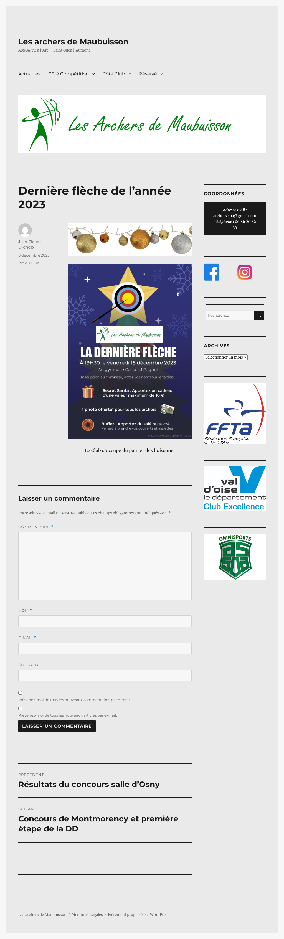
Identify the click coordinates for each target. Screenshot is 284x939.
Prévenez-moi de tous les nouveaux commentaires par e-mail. (74, 699)
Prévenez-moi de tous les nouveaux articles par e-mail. (67, 715)
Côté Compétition (68, 74)
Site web (28, 665)
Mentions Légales (87, 914)
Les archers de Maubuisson (73, 41)
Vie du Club (28, 263)
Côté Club (114, 74)
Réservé (148, 74)
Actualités (29, 74)
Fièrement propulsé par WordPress (138, 914)
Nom (25, 610)
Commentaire (35, 526)
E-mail (27, 637)
